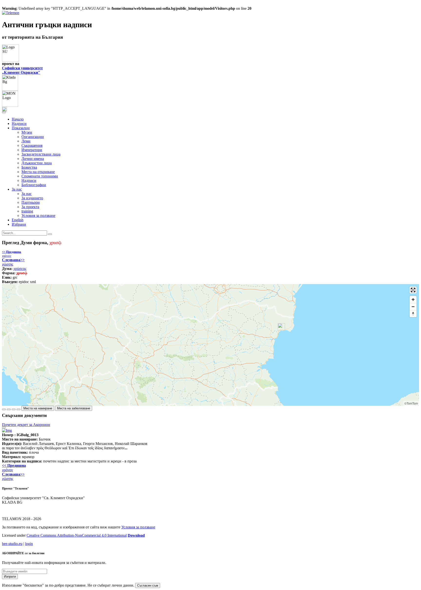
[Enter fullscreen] (413, 290)
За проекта (30, 207)
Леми (25, 141)
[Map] (210, 345)
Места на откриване (38, 172)
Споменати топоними (39, 176)
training (27, 211)
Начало (18, 119)
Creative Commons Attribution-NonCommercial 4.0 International (77, 535)
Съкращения (31, 145)
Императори (31, 150)
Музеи (26, 132)
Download (136, 535)
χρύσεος (19, 269)
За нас (26, 194)
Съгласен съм (147, 585)
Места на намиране (37, 408)
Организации (32, 137)
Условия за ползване (38, 215)
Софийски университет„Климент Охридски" (22, 70)
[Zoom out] (413, 306)
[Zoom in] (413, 299)
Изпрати (10, 576)
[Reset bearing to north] (413, 313)
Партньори (30, 202)
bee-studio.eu (12, 544)
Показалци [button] (21, 128)
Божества (29, 167)
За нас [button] (17, 189)
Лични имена (32, 159)
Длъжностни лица (36, 163)
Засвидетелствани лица (40, 154)
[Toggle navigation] (4, 112)
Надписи (19, 123)
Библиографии (33, 185)
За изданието (32, 198)
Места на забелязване (73, 408)
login (29, 544)
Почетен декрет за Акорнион (26, 425)
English (17, 220)
